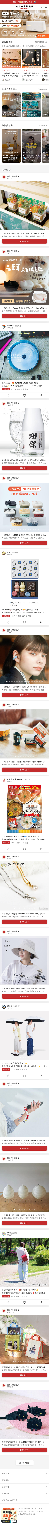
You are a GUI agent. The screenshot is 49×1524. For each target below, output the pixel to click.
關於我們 (5, 1473)
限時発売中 (24, 241)
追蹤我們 (5, 1487)
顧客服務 (5, 1480)
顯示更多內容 (24, 1463)
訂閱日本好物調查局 (9, 1500)
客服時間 (5, 1493)
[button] (15, 35)
